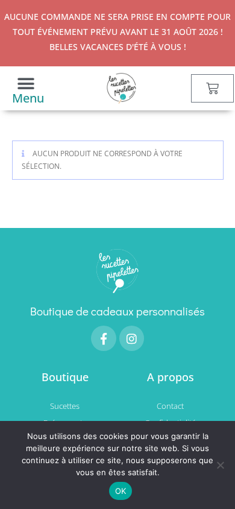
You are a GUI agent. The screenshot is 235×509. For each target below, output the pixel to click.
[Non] (220, 465)
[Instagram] (132, 338)
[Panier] (212, 88)
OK (121, 491)
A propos (170, 377)
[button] (25, 83)
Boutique (65, 377)
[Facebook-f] (103, 338)
